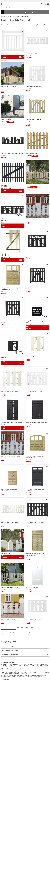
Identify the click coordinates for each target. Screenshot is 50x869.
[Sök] (1, 7)
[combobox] (40, 633)
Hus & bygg (4, 16)
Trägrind (26, 16)
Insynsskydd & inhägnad (14, 16)
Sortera (46, 24)
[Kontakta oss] (42, 4)
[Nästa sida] (47, 633)
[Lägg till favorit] (23, 31)
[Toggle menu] (48, 4)
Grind (22, 16)
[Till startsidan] (5, 4)
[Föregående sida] (33, 633)
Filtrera (39, 24)
